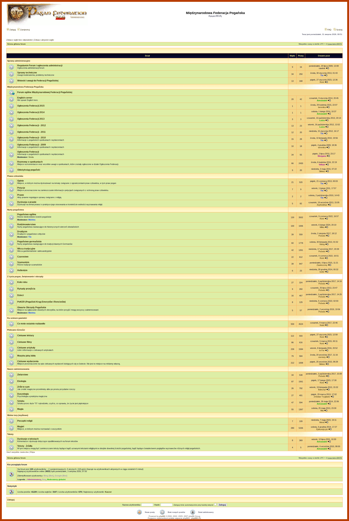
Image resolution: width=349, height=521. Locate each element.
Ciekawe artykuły (26, 347)
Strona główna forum (16, 44)
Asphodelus (322, 205)
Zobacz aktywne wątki (44, 40)
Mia (322, 410)
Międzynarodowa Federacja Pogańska (25, 87)
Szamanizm (23, 262)
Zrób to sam (23, 387)
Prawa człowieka (15, 176)
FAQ (329, 30)
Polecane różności (16, 330)
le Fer (321, 350)
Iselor (322, 272)
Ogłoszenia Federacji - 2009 (31, 144)
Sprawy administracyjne (18, 61)
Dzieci (20, 295)
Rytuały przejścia (26, 288)
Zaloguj (12, 30)
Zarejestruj (25, 30)
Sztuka (20, 401)
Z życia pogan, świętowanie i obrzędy (25, 276)
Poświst (321, 236)
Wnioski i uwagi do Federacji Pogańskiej (37, 80)
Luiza (322, 120)
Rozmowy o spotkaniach (30, 162)
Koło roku (22, 282)
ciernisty (322, 357)
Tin (322, 75)
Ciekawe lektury (25, 335)
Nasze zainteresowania (18, 369)
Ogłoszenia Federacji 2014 (31, 112)
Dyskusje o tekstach (28, 439)
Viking (322, 244)
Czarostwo (22, 256)
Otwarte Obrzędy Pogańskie (31, 307)
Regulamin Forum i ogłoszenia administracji (39, 65)
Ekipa (32, 452)
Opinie (20, 180)
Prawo (20, 195)
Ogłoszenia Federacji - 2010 (31, 137)
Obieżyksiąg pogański (28, 170)
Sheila (31, 157)
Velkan (322, 164)
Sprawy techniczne (27, 72)
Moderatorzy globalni (56, 479)
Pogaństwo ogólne (26, 214)
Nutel (322, 325)
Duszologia (23, 394)
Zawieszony (322, 265)
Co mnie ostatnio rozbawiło (31, 323)
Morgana (322, 156)
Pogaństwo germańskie (29, 241)
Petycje (21, 188)
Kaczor (108, 492)
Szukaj (339, 30)
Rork (322, 82)
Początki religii (24, 421)
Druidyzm (22, 231)
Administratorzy (34, 479)
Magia (20, 409)
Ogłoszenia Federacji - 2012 (31, 125)
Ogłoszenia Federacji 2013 (31, 119)
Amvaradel (322, 100)
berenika (322, 107)
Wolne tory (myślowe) (17, 415)
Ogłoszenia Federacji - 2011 (31, 132)
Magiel (20, 426)
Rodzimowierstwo (26, 224)
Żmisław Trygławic (322, 397)
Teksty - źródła (24, 446)
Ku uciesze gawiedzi (17, 318)
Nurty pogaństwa (15, 210)
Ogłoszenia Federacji (28, 152)
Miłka (322, 227)
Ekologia (21, 381)
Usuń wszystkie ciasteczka (18, 452)
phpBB (162, 516)
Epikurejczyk (322, 429)
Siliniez (322, 171)
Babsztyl (322, 389)
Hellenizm (22, 270)
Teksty (10, 434)
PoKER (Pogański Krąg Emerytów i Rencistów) (41, 302)
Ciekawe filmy (24, 342)
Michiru (31, 220)
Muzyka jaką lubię (26, 355)
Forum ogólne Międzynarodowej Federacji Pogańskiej (44, 92)
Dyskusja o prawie (26, 202)
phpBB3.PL (196, 518)
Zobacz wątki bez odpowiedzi (19, 40)
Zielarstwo (22, 374)
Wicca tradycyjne (26, 248)
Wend (321, 422)
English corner (24, 97)
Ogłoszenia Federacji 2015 (31, 105)
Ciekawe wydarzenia (28, 361)
